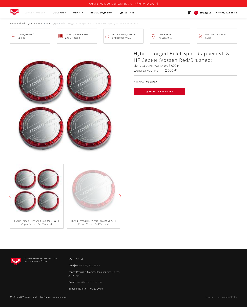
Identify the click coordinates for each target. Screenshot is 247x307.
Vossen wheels (18, 23)
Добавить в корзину (159, 91)
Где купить (127, 12)
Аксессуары (52, 23)
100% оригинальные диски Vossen (76, 36)
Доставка (59, 12)
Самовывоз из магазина (165, 36)
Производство (101, 12)
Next (119, 196)
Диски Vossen (36, 12)
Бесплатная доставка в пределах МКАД (123, 36)
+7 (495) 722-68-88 (89, 265)
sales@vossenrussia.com (89, 282)
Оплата (78, 12)
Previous (10, 196)
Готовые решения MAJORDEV (221, 297)
